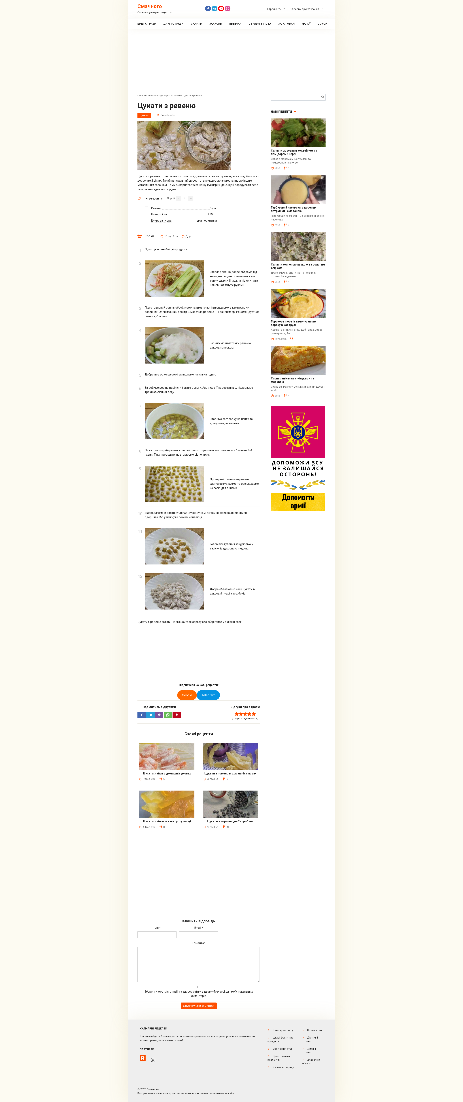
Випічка (235, 23)
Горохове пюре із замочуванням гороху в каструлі (293, 323)
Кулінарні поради (283, 1067)
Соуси (322, 23)
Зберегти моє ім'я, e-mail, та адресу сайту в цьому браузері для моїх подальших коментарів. (199, 994)
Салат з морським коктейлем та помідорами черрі (294, 152)
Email (198, 927)
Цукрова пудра (161, 220)
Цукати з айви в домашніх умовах (167, 773)
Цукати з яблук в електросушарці (167, 821)
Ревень (156, 208)
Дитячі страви (309, 1050)
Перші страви (146, 23)
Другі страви (173, 23)
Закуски (215, 23)
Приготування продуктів (278, 1058)
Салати (196, 23)
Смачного (149, 6)
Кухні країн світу (283, 1030)
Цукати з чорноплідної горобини (230, 821)
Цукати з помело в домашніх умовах (230, 773)
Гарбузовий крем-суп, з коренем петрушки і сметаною (293, 209)
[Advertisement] (231, 64)
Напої (306, 23)
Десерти (165, 95)
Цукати (177, 95)
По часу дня (314, 1030)
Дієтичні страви (310, 1039)
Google (187, 695)
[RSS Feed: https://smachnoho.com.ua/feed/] (152, 1060)
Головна (142, 95)
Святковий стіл (282, 1048)
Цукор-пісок (159, 214)
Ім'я (157, 927)
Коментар (198, 943)
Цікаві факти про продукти (280, 1039)
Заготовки (286, 23)
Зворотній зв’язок (311, 1061)
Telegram (208, 695)
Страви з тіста (260, 23)
